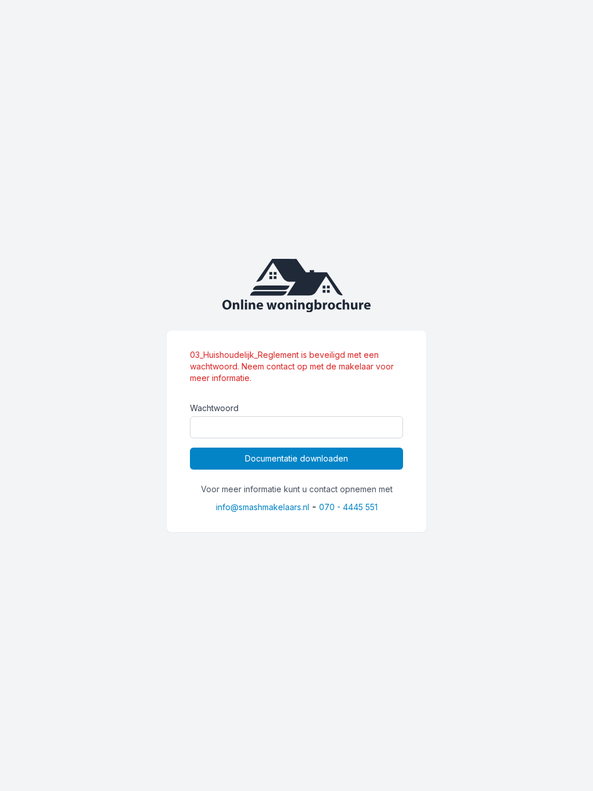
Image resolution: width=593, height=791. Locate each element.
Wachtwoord (214, 408)
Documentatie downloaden (296, 458)
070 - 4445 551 (348, 507)
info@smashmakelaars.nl (262, 507)
